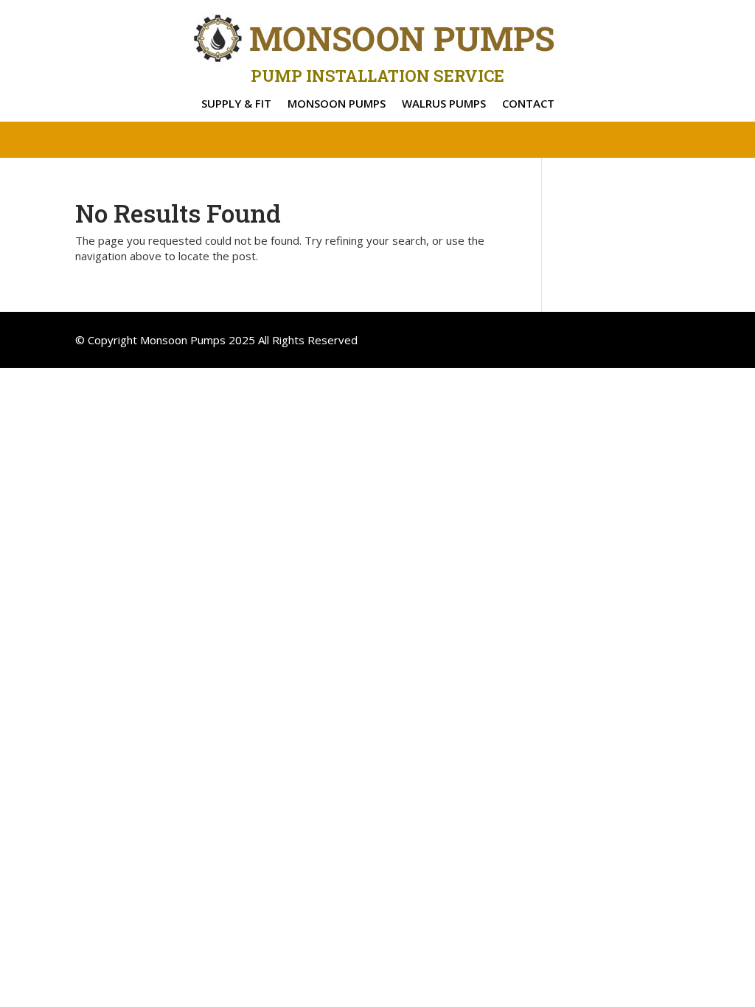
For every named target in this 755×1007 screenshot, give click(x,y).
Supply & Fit (236, 104)
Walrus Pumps (444, 104)
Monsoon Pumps (337, 104)
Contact (528, 104)
